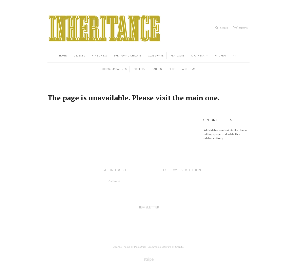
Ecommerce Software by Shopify (165, 246)
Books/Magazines (114, 69)
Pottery (139, 69)
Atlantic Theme (121, 246)
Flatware (177, 55)
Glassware (156, 55)
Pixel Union (140, 246)
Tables (157, 69)
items (243, 28)
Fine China (99, 55)
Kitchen (220, 55)
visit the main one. (188, 97)
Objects (79, 55)
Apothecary (199, 55)
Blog (172, 69)
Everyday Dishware (127, 55)
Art (235, 55)
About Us (189, 69)
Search (224, 28)
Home (63, 55)
